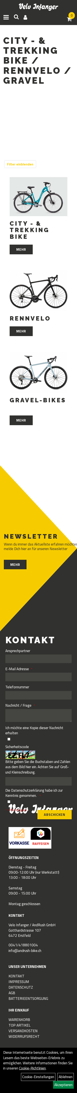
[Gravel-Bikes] (38, 372)
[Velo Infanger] (38, 7)
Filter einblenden (20, 164)
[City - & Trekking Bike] (38, 196)
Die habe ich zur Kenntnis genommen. (34, 793)
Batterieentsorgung (28, 998)
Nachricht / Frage (18, 705)
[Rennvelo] (38, 290)
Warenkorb (19, 1019)
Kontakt (16, 976)
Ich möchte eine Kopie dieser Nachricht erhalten (34, 730)
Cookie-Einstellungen (38, 1077)
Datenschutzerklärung (27, 790)
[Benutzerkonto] (25, 17)
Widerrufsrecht (24, 1036)
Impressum (19, 981)
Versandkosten (23, 1030)
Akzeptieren (63, 1085)
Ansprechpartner (17, 650)
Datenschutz (21, 987)
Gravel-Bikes (38, 400)
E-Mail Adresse (17, 669)
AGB (12, 992)
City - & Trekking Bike (29, 230)
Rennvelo (30, 318)
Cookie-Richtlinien (32, 1068)
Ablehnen (66, 1077)
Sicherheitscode (17, 746)
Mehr (21, 249)
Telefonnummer (17, 687)
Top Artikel (19, 1025)
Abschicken (54, 814)
